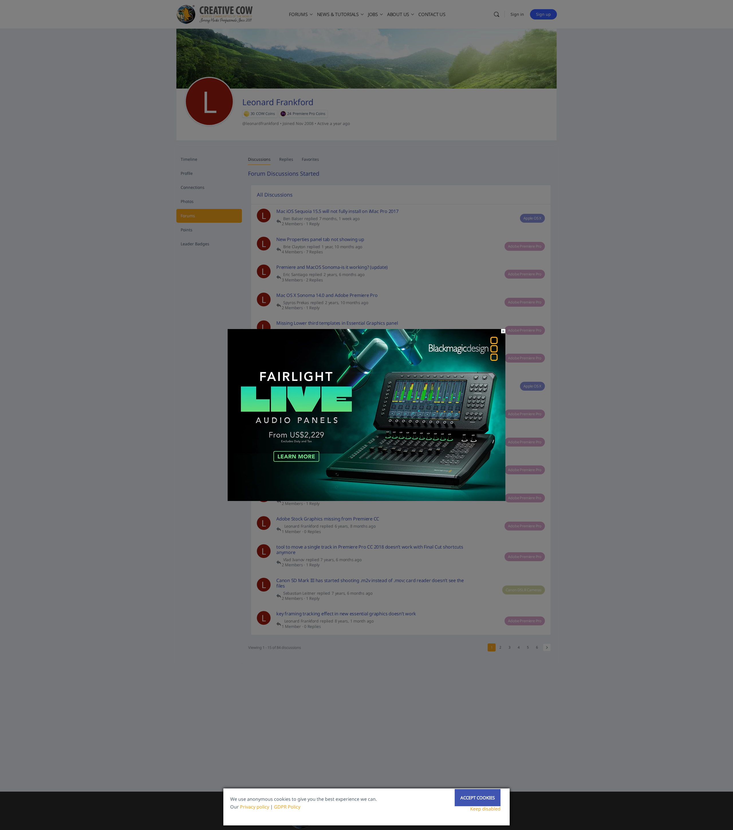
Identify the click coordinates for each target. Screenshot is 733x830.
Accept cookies (477, 797)
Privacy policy (254, 807)
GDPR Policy (287, 807)
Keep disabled (485, 809)
